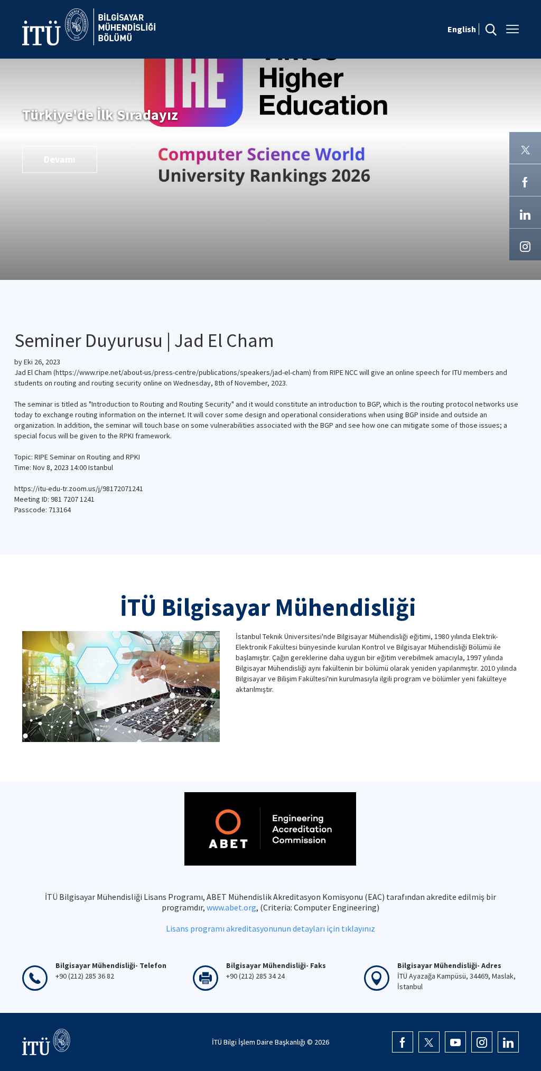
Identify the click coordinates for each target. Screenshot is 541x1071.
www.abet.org (231, 907)
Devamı (60, 159)
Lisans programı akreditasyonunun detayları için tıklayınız (270, 928)
